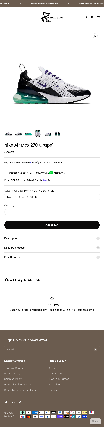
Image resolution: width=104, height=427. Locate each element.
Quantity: (9, 205)
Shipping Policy (13, 379)
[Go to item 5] (47, 133)
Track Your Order (59, 379)
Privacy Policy (12, 373)
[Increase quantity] (26, 212)
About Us (54, 368)
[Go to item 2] (18, 133)
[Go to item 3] (28, 133)
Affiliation (54, 384)
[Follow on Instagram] (13, 402)
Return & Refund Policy (17, 384)
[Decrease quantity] (8, 212)
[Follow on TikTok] (20, 402)
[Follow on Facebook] (6, 402)
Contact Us (55, 373)
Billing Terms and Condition (20, 390)
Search (53, 390)
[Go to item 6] (57, 133)
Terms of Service (14, 368)
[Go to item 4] (38, 133)
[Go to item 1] (8, 133)
